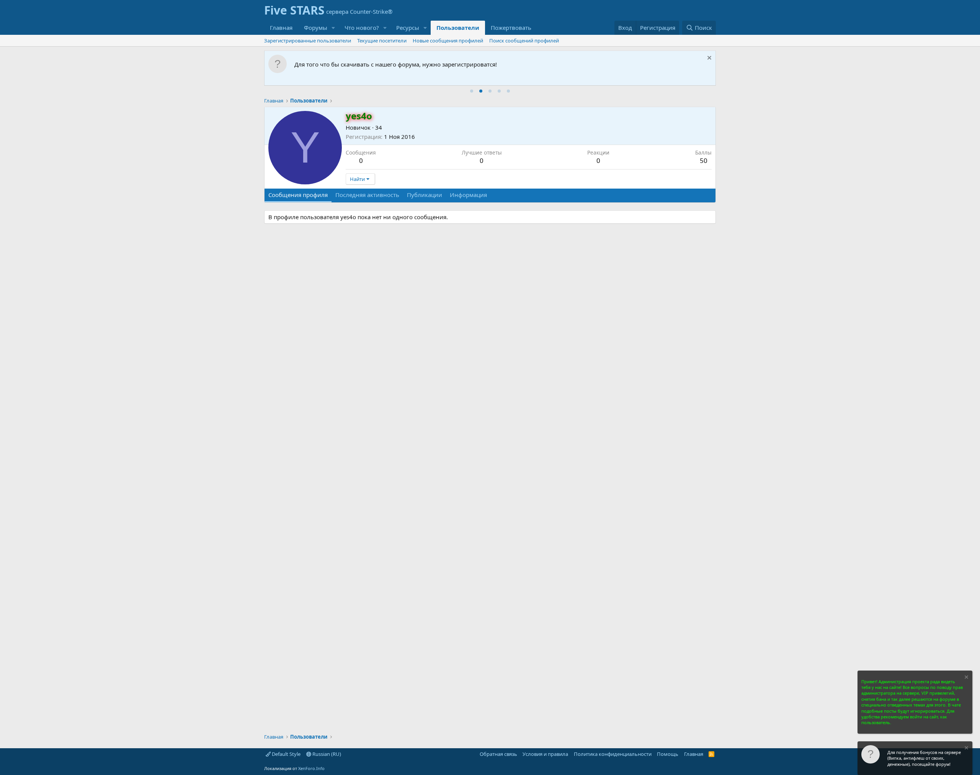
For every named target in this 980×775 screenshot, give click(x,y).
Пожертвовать (511, 27)
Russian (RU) (326, 754)
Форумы (315, 27)
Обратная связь (498, 754)
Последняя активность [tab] (367, 195)
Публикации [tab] (424, 195)
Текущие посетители (382, 40)
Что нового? (362, 27)
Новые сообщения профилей (448, 40)
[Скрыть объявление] (708, 59)
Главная (281, 27)
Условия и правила (545, 754)
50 (703, 160)
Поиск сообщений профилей (524, 40)
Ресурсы (407, 27)
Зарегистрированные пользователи (307, 40)
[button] (333, 28)
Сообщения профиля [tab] (298, 195)
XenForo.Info (311, 768)
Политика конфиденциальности (613, 754)
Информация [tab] (468, 195)
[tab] (471, 91)
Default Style (286, 754)
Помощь (667, 754)
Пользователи (457, 27)
